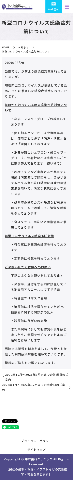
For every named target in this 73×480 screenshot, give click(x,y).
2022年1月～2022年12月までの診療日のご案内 (33, 387)
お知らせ (23, 47)
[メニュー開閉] (67, 7)
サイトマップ (36, 449)
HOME (6, 47)
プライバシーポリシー (36, 441)
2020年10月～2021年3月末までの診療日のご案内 (36, 377)
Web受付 (53, 9)
